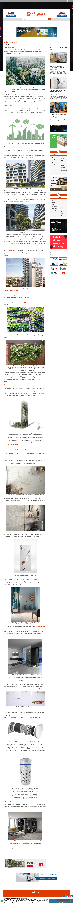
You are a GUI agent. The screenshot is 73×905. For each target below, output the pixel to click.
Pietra (62, 204)
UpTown (25, 150)
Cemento (54, 210)
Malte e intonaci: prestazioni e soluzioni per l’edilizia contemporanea (58, 91)
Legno (62, 202)
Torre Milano (13, 250)
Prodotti (10, 22)
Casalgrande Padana (37, 433)
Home (5, 39)
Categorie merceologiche (47, 22)
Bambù (53, 204)
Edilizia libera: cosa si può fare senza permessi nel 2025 (58, 115)
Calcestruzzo (54, 206)
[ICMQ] (54, 268)
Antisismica (54, 157)
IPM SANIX (20, 686)
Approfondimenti (33, 22)
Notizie (21, 22)
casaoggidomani (16, 0)
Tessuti (62, 213)
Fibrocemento (64, 200)
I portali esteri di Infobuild (26, 0)
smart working (31, 804)
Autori (30, 894)
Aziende (5, 22)
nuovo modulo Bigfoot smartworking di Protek (18, 840)
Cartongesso (54, 208)
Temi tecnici (16, 22)
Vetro (62, 215)
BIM (52, 162)
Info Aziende (26, 22)
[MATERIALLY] (63, 259)
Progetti (39, 22)
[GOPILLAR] (54, 272)
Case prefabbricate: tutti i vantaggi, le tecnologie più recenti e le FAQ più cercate (57, 66)
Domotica (54, 164)
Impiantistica (54, 170)
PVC (62, 207)
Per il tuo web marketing (38, 0)
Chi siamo (25, 894)
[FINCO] (63, 268)
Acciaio (53, 200)
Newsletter (66, 22)
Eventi (55, 22)
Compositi (54, 214)
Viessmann (11, 741)
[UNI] (54, 263)
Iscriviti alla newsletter (50, 0)
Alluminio (54, 202)
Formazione (60, 22)
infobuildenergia (7, 0)
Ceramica (54, 212)
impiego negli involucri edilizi (23, 391)
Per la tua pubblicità (36, 894)
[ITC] (54, 259)
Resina (62, 211)
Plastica (62, 205)
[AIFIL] (63, 272)
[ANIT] (63, 263)
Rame (62, 209)
